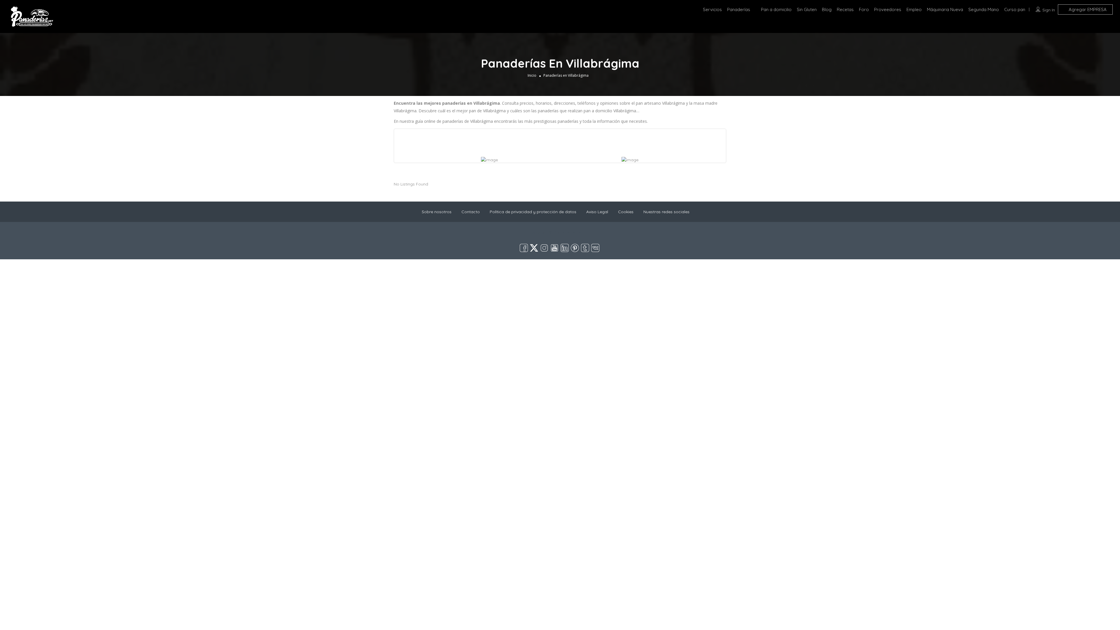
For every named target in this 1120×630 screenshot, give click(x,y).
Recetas (845, 9)
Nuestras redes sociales (666, 211)
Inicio (532, 75)
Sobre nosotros (437, 211)
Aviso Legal (597, 211)
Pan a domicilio (776, 9)
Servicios (712, 9)
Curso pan (1014, 9)
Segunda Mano (983, 9)
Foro (864, 9)
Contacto (470, 211)
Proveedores (887, 9)
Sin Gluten (807, 9)
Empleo (914, 9)
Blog (827, 9)
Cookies (626, 211)
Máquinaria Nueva (945, 9)
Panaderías (738, 9)
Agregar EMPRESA (1087, 9)
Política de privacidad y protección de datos (533, 211)
